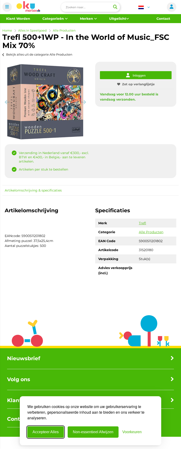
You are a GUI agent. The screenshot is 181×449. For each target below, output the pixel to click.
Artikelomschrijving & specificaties (33, 190)
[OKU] (28, 7)
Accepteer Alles (46, 432)
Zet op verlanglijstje (138, 84)
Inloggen (139, 75)
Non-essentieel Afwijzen (93, 432)
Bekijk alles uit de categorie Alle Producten (39, 54)
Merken (87, 18)
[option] (45, 102)
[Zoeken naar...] (115, 7)
